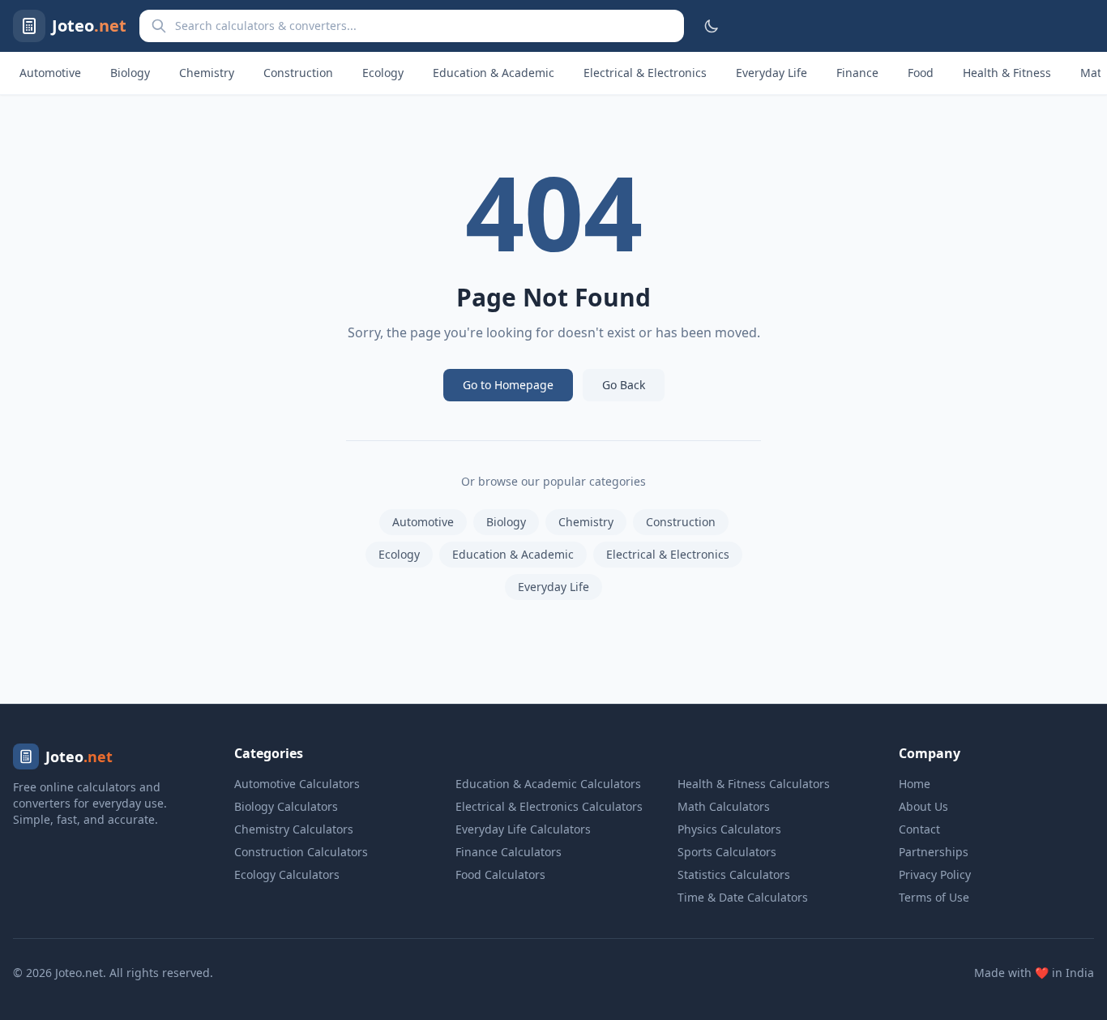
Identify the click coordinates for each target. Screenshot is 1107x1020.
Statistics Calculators (733, 874)
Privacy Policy (935, 874)
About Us (923, 806)
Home (914, 783)
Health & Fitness (1007, 72)
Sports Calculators (726, 851)
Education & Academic (493, 72)
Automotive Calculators (297, 783)
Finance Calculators (508, 851)
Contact (919, 829)
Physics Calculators (729, 829)
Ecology (383, 72)
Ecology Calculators (287, 874)
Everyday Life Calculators (523, 829)
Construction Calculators (301, 851)
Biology (130, 72)
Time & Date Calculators (742, 897)
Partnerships (933, 851)
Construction (298, 72)
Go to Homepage (508, 384)
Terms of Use (934, 897)
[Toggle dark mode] (711, 26)
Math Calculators (723, 806)
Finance (857, 72)
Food (921, 72)
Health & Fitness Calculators (753, 783)
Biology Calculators (286, 806)
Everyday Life (771, 72)
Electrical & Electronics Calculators (549, 806)
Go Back (623, 384)
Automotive (50, 72)
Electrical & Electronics (645, 72)
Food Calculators (500, 874)
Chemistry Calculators (293, 829)
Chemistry (206, 72)
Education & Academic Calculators (548, 783)
